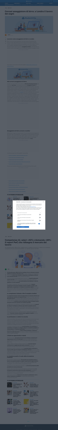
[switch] (39, 214)
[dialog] (29, 215)
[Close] (43, 202)
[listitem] (29, 212)
